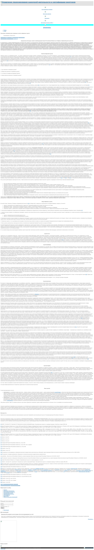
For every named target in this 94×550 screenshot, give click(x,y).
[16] (28, 203)
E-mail (5, 31)
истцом (7, 472)
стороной (29, 469)
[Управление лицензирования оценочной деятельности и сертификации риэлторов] (38, 2)
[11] (14, 150)
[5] (30, 83)
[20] (81, 318)
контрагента (79, 470)
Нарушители (47, 18)
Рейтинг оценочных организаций (10, 497)
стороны (68, 469)
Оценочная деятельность (9, 490)
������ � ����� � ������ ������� (13, 37)
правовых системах (39, 468)
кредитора (30, 470)
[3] (49, 64)
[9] (88, 122)
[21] (76, 327)
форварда (37, 294)
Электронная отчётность (9, 493)
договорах (46, 469)
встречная (57, 469)
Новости (5, 489)
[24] (88, 358)
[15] (70, 177)
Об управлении (7, 495)
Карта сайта (6, 496)
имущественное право (86, 470)
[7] (88, 85)
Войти (2, 507)
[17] (82, 210)
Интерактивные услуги (8, 492)
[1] (70, 56)
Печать (5, 30)
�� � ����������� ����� (9, 484)
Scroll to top (3, 548)
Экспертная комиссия (47, 13)
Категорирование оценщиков (47, 9)
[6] (38, 85)
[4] (85, 82)
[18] (63, 239)
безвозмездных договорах (46, 470)
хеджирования (10, 400)
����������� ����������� (10, 485)
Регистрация (6, 510)
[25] (51, 372)
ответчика (87, 471)
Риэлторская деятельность (9, 491)
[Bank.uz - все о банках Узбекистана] (47, 545)
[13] (61, 177)
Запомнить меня (4, 506)
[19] (86, 274)
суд (64, 471)
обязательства (74, 468)
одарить (65, 470)
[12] (50, 153)
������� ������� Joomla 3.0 (9, 38)
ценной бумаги (58, 392)
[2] (7, 60)
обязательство (18, 469)
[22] (74, 356)
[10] (43, 143)
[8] (1, 442)
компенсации (3, 471)
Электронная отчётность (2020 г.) (47, 22)
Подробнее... (90, 519)
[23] (72, 357)
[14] (66, 177)
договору (35, 469)
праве (36, 471)
